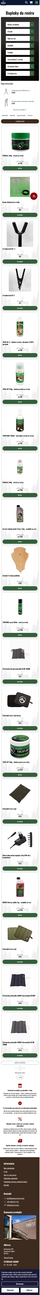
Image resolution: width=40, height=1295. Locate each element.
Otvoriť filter (20, 121)
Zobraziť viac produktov (19, 110)
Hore (20, 1077)
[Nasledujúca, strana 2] (20, 1068)
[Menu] (37, 2)
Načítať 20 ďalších (20, 1063)
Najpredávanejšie (21, 115)
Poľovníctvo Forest (13, 1205)
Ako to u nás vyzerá (10, 1175)
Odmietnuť (10, 1290)
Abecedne (30, 115)
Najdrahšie (12, 115)
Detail (20, 168)
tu (2, 1279)
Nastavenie (19, 1284)
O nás (5, 1171)
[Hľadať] (26, 2)
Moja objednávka (9, 1168)
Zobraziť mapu (8, 1257)
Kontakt (6, 1185)
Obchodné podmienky (10, 1178)
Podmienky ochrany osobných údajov (15, 1181)
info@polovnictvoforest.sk (15, 1198)
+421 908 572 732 (13, 1202)
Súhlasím (29, 1290)
